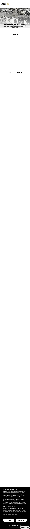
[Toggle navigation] (28, 3)
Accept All (21, 520)
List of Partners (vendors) (9, 516)
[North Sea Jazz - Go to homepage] (5, 3)
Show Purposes (15, 525)
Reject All (8, 520)
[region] (15, 508)
